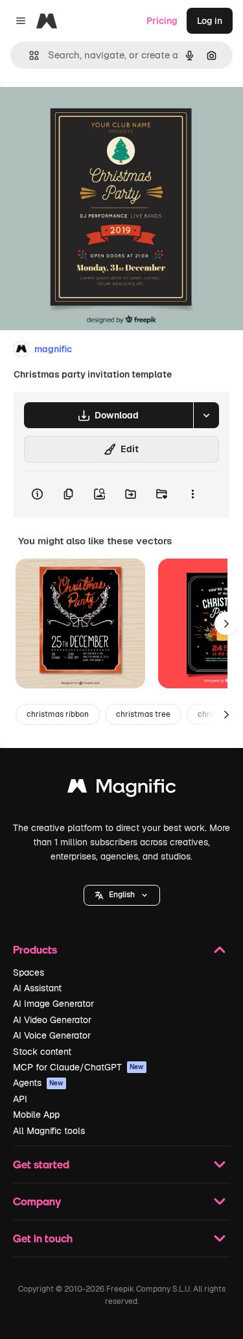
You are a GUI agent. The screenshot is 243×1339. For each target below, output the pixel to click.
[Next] (226, 623)
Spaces (28, 972)
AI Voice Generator (52, 1035)
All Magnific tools (49, 1131)
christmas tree (143, 714)
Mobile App (36, 1114)
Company (37, 1201)
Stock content (42, 1051)
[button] (122, 895)
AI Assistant (37, 988)
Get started (41, 1164)
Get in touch (43, 1238)
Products (35, 949)
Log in (209, 21)
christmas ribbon (58, 714)
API (20, 1099)
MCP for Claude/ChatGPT (78, 1067)
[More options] (192, 494)
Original (83, 111)
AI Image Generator (53, 1003)
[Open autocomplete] (29, 55)
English (122, 894)
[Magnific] (121, 789)
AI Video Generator (52, 1020)
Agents (38, 1083)
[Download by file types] (206, 415)
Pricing (162, 21)
